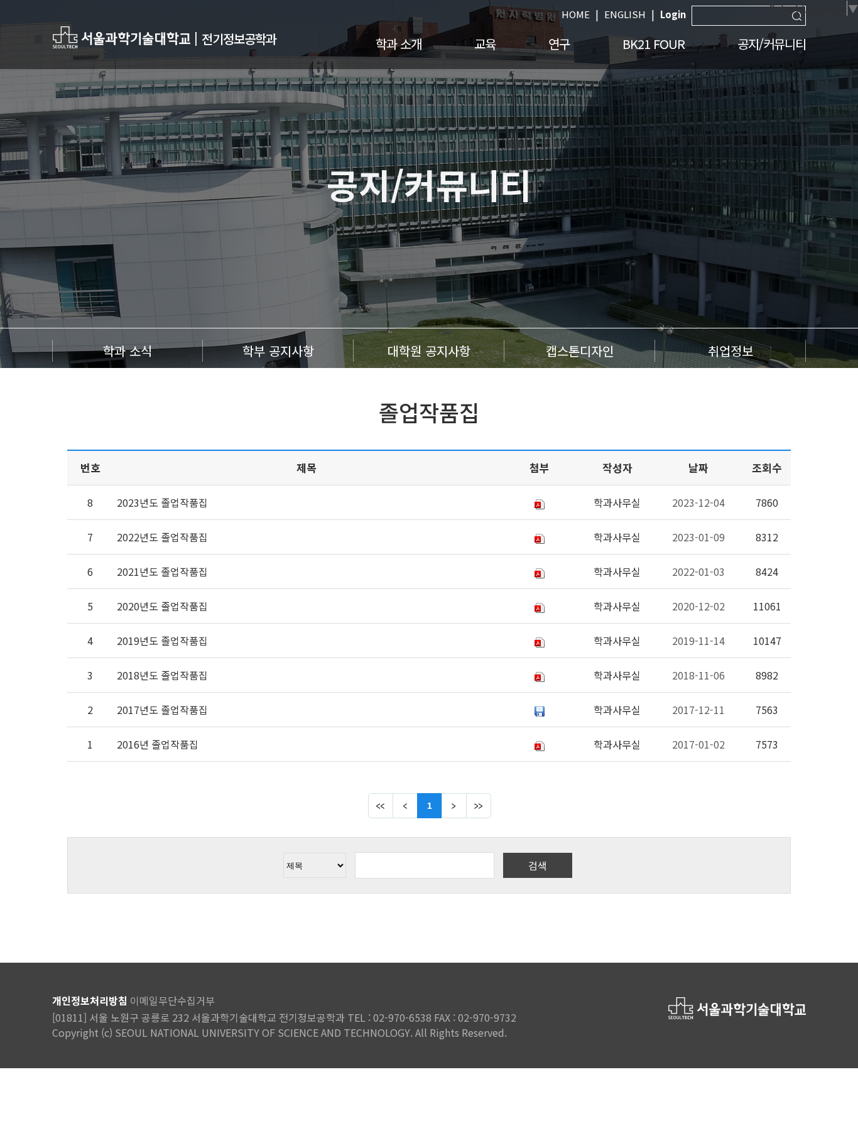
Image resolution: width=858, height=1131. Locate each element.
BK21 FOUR (653, 44)
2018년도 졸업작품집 (162, 675)
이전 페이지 (405, 805)
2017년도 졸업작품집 (162, 709)
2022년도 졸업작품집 (162, 536)
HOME (576, 14)
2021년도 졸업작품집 (162, 571)
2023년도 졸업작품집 (162, 502)
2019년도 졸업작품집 (162, 640)
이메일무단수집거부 (172, 1000)
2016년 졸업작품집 (157, 744)
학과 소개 (398, 44)
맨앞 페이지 (380, 805)
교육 (485, 44)
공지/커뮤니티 (771, 44)
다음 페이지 (454, 805)
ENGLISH (625, 14)
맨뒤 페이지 (478, 805)
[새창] (121, 37)
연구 (559, 44)
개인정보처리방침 (90, 1000)
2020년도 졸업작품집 (162, 606)
